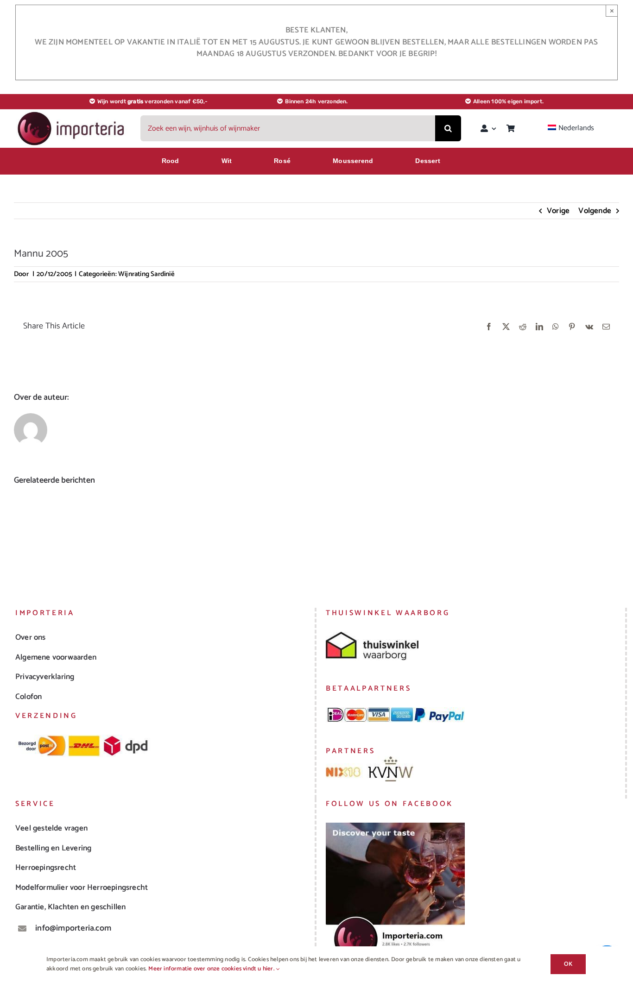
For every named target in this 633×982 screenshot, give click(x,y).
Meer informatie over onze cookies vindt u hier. (212, 969)
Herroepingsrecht (45, 867)
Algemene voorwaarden (55, 657)
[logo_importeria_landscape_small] (71, 113)
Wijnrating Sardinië (146, 274)
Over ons (30, 637)
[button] (21, 534)
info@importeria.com (73, 928)
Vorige (558, 210)
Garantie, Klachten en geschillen (70, 906)
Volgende (594, 210)
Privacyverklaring (44, 676)
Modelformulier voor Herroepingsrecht (81, 887)
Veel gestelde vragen (51, 828)
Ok (568, 964)
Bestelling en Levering (53, 848)
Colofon (28, 696)
